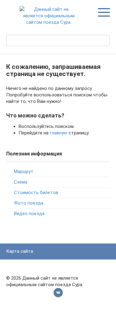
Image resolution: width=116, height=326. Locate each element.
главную (58, 133)
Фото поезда (28, 203)
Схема (20, 182)
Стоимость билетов (36, 192)
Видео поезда (29, 213)
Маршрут (23, 171)
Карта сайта (19, 251)
